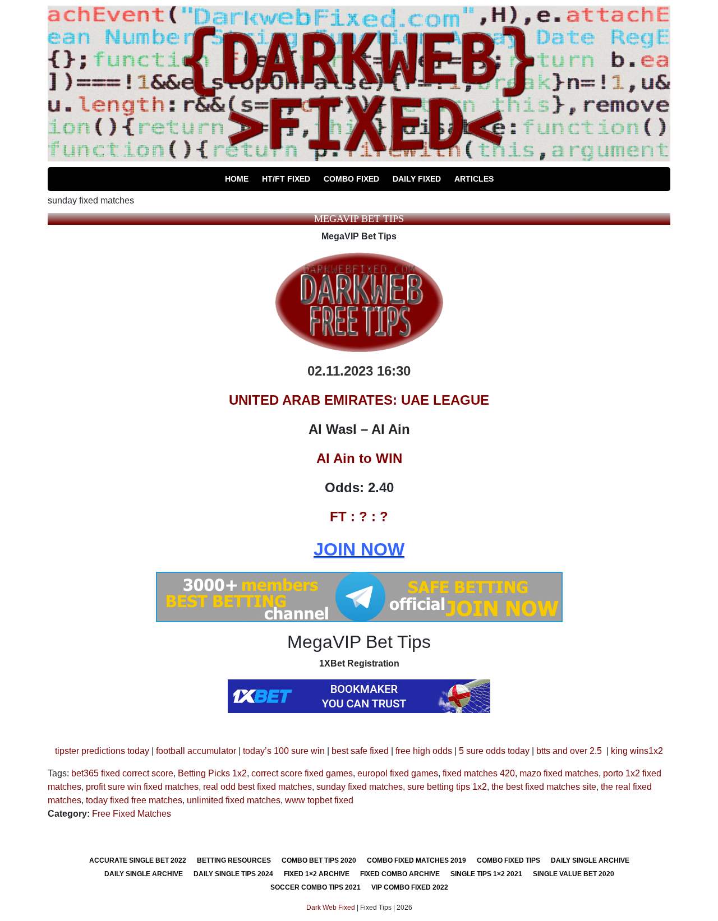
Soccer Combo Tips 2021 (315, 887)
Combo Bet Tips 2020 (319, 860)
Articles (474, 178)
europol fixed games (397, 773)
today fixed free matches (134, 800)
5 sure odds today (494, 751)
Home (236, 178)
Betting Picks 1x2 (212, 773)
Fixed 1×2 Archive (316, 874)
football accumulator (196, 751)
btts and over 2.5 (569, 751)
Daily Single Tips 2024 (233, 874)
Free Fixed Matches (131, 813)
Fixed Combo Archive (400, 874)
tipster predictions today (102, 751)
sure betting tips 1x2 (447, 787)
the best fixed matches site (543, 787)
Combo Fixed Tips (508, 860)
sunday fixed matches (359, 787)
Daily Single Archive (590, 860)
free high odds (423, 751)
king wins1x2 (637, 751)
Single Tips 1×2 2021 (486, 874)
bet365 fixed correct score (122, 773)
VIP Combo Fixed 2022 (409, 887)
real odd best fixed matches (257, 787)
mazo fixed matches (559, 773)
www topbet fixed (319, 800)
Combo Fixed (351, 178)
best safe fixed (360, 751)
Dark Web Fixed (330, 907)
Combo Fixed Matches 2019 (416, 860)
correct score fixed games (302, 773)
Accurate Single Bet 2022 (137, 860)
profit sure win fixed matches (142, 787)
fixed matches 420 (479, 773)
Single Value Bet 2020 (573, 874)
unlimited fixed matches (233, 800)
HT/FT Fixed (286, 178)
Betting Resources (234, 860)
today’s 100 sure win (284, 751)
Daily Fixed (417, 178)
